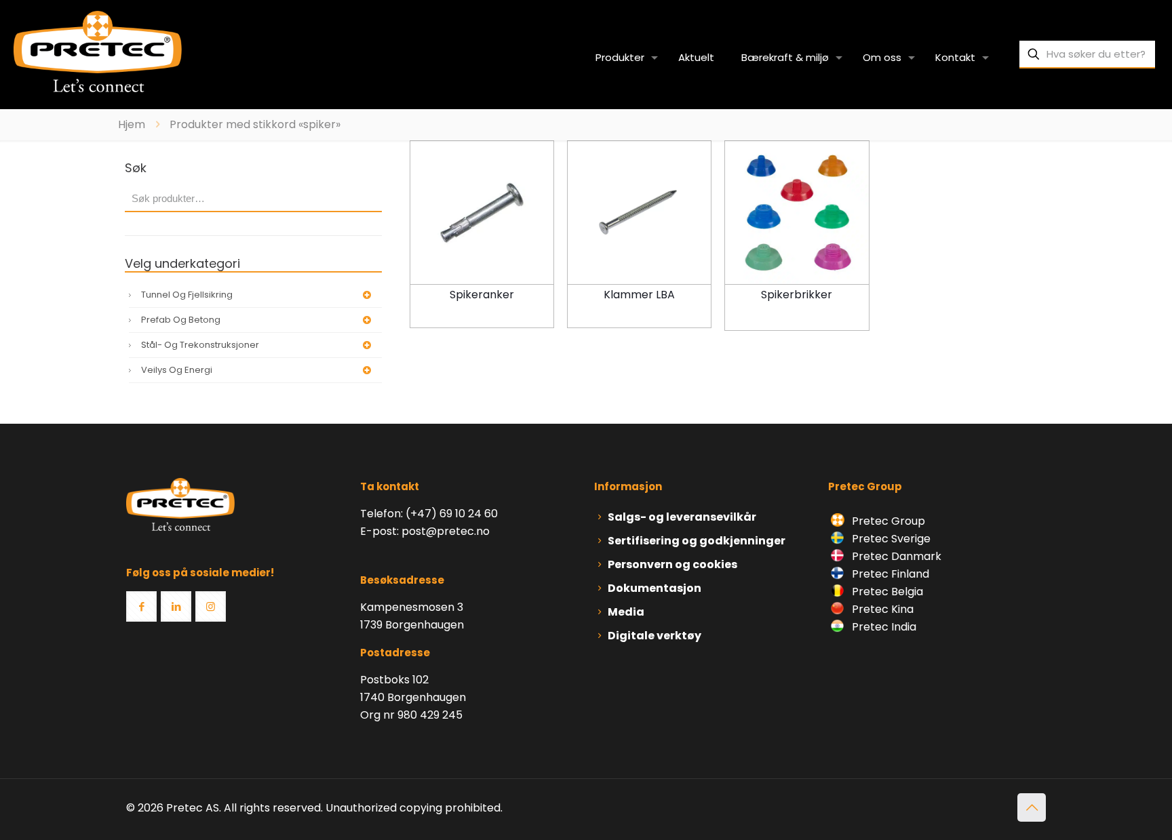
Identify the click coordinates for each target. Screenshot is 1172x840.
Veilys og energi (176, 369)
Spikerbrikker (796, 294)
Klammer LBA (639, 294)
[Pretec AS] (98, 51)
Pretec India (882, 627)
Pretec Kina (881, 609)
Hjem (131, 124)
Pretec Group (887, 521)
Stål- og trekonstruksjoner (200, 344)
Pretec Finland (889, 574)
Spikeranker (482, 294)
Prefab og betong (180, 319)
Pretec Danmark (895, 556)
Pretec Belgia (886, 591)
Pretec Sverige (891, 538)
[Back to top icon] (1031, 807)
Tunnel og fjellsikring (187, 294)
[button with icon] (141, 606)
